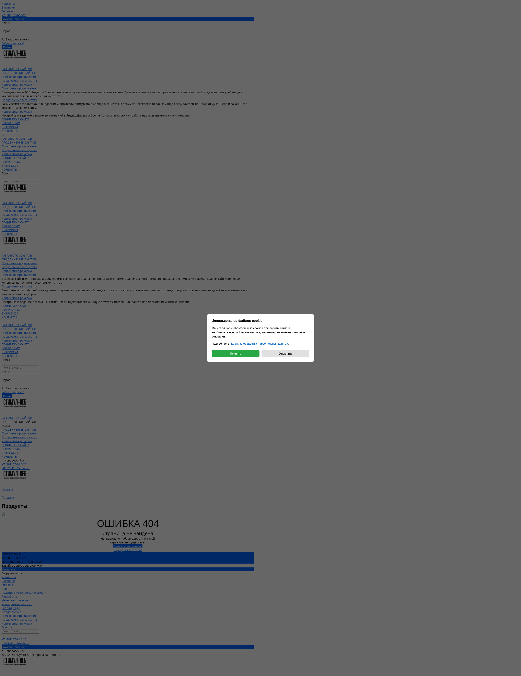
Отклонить (285, 353)
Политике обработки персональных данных (259, 343)
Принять (235, 353)
